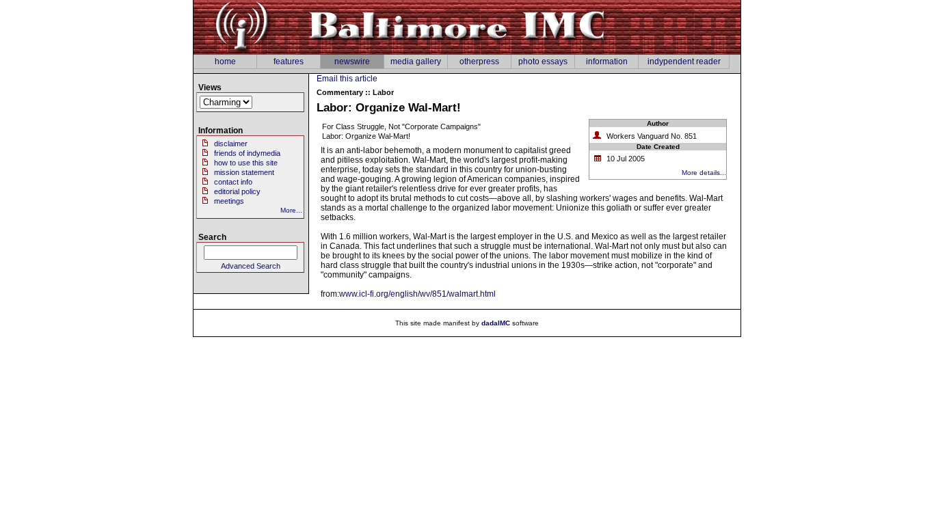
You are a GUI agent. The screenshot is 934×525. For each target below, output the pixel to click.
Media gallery (415, 61)
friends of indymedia (247, 153)
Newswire (352, 61)
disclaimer (231, 143)
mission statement (244, 172)
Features (288, 61)
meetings (229, 201)
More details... (704, 172)
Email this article (347, 78)
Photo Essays (543, 61)
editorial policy (237, 191)
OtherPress (479, 61)
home (225, 61)
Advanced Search (250, 266)
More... (291, 210)
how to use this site (246, 163)
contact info (233, 182)
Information (607, 61)
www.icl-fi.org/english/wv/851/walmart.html (417, 294)
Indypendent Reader (684, 61)
